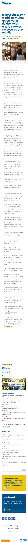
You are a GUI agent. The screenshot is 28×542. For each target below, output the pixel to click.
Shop (21, 526)
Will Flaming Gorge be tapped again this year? (13, 435)
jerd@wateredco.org (11, 311)
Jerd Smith (5, 36)
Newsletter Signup (13, 528)
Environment (10, 38)
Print (6, 372)
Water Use (16, 38)
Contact (6, 526)
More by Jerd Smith (7, 364)
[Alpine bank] (14, 384)
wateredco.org (8, 326)
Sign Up (8, 510)
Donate (8, 488)
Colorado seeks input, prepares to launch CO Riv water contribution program (13, 452)
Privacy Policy (14, 526)
